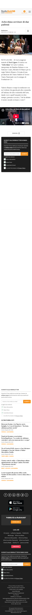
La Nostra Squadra (16, 533)
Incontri (7, 468)
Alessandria (10, 432)
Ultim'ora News (19, 535)
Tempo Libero (5, 456)
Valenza (11, 456)
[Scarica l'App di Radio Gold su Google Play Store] (16, 509)
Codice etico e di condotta (16, 589)
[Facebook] (5, 495)
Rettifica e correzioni (16, 597)
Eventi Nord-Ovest (11, 165)
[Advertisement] (16, 192)
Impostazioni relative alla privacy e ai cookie (16, 602)
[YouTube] (14, 495)
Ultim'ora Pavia (23, 538)
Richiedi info (16, 522)
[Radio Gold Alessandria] (8, 11)
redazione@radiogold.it (22, 611)
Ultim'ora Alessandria (11, 538)
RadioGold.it (20, 608)
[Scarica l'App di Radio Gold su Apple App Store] (16, 502)
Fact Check (16, 595)
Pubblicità (25, 533)
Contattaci (16, 546)
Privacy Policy (21, 168)
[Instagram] (18, 495)
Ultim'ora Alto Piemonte (10, 540)
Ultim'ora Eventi (24, 540)
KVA (20, 612)
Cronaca (3, 432)
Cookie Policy (19, 586)
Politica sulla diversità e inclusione (16, 588)
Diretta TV (16, 543)
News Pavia (9, 162)
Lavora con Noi (24, 543)
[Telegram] (22, 495)
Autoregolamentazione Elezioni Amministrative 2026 (16, 598)
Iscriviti (24, 154)
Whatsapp (11, 535)
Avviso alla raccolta (16, 604)
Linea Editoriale (16, 591)
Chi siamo (6, 533)
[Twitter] (9, 495)
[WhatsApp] (26, 495)
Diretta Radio (7, 543)
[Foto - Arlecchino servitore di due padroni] (16, 45)
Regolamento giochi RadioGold (16, 593)
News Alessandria (10, 159)
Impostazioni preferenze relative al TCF (16, 600)
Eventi (3, 468)
